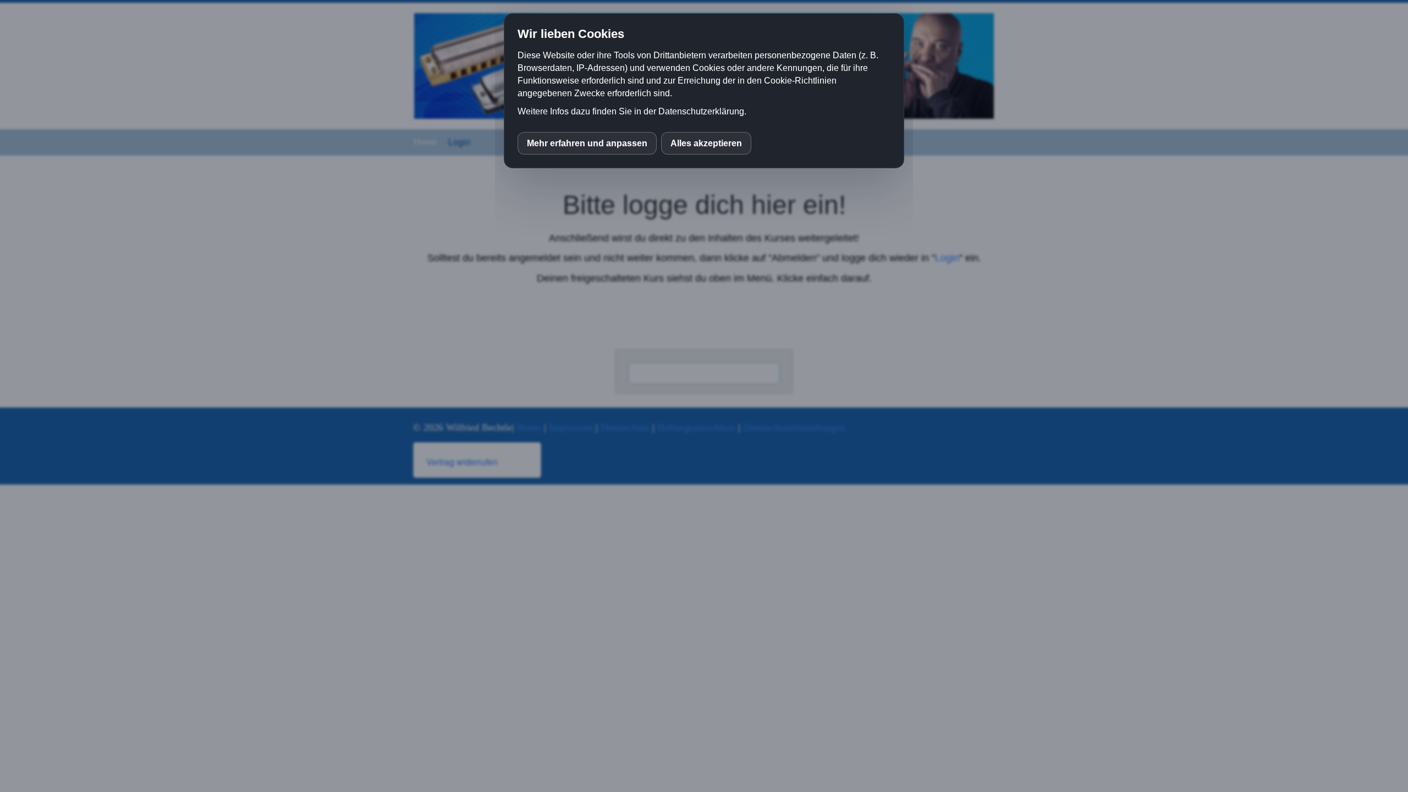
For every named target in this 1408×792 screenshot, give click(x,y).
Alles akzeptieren (706, 143)
